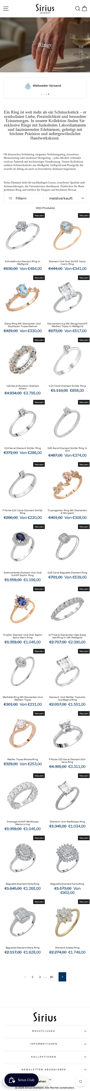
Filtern (20, 198)
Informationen (44, 1043)
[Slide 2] (43, 94)
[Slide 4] (48, 94)
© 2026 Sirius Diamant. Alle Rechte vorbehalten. (45, 1087)
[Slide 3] (46, 94)
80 (51, 977)
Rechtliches (43, 1031)
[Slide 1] (41, 94)
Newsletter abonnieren (44, 1069)
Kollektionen (43, 1056)
